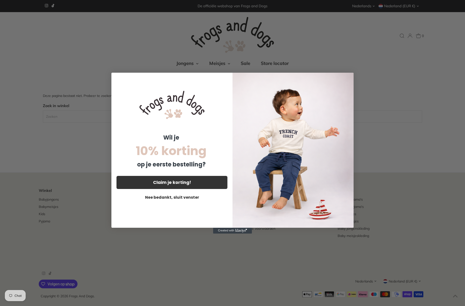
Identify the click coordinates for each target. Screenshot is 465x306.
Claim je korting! (172, 182)
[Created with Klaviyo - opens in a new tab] (232, 231)
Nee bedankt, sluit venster (172, 197)
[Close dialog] (347, 79)
